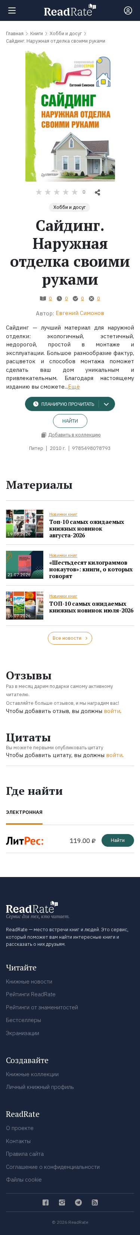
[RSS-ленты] (95, 1202)
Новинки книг (63, 514)
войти (112, 710)
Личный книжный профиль (40, 1086)
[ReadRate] (70, 10)
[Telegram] (78, 1202)
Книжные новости (29, 981)
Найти (70, 421)
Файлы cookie (24, 1179)
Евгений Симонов (80, 313)
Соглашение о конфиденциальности (53, 1166)
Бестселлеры (23, 1019)
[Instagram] (62, 1202)
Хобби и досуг (69, 207)
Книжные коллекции (32, 1074)
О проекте (20, 1127)
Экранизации (22, 1033)
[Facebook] (46, 1202)
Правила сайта (25, 1153)
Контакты (18, 1141)
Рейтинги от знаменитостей (42, 1007)
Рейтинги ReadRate (31, 994)
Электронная (24, 812)
